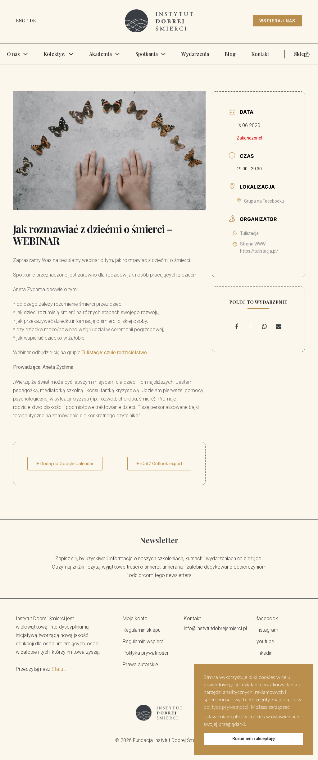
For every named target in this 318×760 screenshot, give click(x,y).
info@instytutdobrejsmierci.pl (212, 628)
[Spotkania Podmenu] (163, 54)
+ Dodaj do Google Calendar (64, 463)
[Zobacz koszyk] (306, 54)
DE (33, 21)
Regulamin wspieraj (144, 641)
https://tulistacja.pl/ (259, 251)
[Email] (278, 326)
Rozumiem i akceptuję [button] (253, 738)
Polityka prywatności (145, 653)
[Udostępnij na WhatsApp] (264, 326)
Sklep (300, 54)
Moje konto (135, 618)
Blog (230, 54)
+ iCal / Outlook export (159, 463)
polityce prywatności (226, 707)
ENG (20, 21)
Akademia (100, 54)
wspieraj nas (277, 20)
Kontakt (260, 54)
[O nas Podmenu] (25, 54)
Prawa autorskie (140, 664)
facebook (267, 618)
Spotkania (146, 54)
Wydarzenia (195, 54)
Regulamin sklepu (142, 630)
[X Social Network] (250, 326)
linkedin (264, 653)
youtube (265, 641)
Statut (58, 669)
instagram (267, 630)
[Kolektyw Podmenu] (71, 54)
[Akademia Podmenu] (117, 54)
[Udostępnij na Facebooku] (236, 326)
